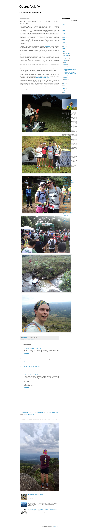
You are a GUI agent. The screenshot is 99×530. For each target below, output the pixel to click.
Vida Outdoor (66, 221)
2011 (64, 83)
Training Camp (66, 215)
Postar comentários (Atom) (29, 414)
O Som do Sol (66, 210)
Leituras (64, 194)
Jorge (25, 374)
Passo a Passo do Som (68, 212)
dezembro (66, 53)
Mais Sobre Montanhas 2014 (69, 198)
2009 (64, 87)
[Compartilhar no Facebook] (35, 337)
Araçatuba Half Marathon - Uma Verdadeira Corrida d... (70, 73)
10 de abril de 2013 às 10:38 (34, 366)
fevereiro (66, 77)
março (65, 75)
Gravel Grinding (66, 187)
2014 (64, 50)
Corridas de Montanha (30, 339)
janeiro (66, 79)
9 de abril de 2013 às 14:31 (37, 358)
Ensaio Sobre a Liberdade (68, 182)
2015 (64, 48)
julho (65, 62)
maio (65, 66)
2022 (64, 35)
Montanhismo (66, 201)
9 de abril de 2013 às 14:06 (35, 348)
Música (64, 206)
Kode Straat (65, 193)
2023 (64, 33)
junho (65, 64)
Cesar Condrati (27, 358)
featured (65, 183)
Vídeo (64, 223)
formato (25, 366)
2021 (64, 37)
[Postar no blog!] (32, 337)
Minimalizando (66, 199)
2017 (64, 44)
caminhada (65, 177)
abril (65, 67)
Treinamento (65, 217)
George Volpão (29, 6)
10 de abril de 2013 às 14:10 (33, 374)
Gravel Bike (65, 185)
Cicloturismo (65, 179)
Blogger (55, 526)
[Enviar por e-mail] (30, 337)
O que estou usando (67, 209)
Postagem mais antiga (53, 412)
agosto (65, 60)
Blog (64, 176)
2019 (64, 41)
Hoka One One (66, 190)
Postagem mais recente (26, 412)
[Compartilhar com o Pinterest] (36, 337)
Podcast (64, 213)
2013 (64, 51)
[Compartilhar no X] (33, 337)
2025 (64, 30)
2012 (64, 81)
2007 (64, 90)
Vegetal (64, 220)
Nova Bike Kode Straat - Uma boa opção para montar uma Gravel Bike (42, 509)
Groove (64, 188)
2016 (64, 46)
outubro (66, 57)
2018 (64, 42)
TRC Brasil (26, 348)
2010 (64, 85)
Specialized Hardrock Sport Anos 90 (35, 494)
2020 (64, 39)
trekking (64, 218)
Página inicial (40, 412)
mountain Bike (66, 204)
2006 (64, 92)
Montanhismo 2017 (67, 202)
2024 (64, 32)
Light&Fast (65, 196)
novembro (66, 55)
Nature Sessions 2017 (67, 207)
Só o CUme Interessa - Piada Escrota (35, 502)
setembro (66, 58)
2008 (64, 88)
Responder (26, 353)
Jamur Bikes (65, 191)
